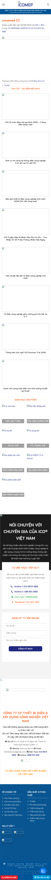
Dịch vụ (38, 864)
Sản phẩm (30, 864)
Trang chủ (11, 864)
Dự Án (45, 864)
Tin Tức (10, 866)
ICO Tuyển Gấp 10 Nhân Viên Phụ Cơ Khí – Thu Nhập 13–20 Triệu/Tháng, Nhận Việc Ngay (25, 238)
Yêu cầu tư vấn (42, 877)
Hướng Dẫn (39, 866)
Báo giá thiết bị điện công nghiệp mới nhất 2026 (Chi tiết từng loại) (25, 200)
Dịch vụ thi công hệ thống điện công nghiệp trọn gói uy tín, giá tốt (25, 161)
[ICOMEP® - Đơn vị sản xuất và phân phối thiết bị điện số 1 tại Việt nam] (25, 4)
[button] (3, 4)
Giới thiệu (20, 864)
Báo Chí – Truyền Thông (24, 866)
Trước (6, 85)
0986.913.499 (10, 877)
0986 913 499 (33, 755)
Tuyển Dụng (22, 867)
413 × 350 (39, 25)
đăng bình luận (39, 81)
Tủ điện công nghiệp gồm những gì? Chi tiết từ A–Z (25, 315)
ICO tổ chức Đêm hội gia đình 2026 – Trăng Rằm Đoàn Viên (25, 123)
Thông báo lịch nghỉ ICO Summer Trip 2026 (25, 352)
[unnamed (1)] (25, 55)
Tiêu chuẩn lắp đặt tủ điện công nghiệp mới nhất (25, 277)
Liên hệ (31, 867)
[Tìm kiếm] (48, 4)
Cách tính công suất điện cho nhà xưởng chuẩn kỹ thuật (25, 389)
